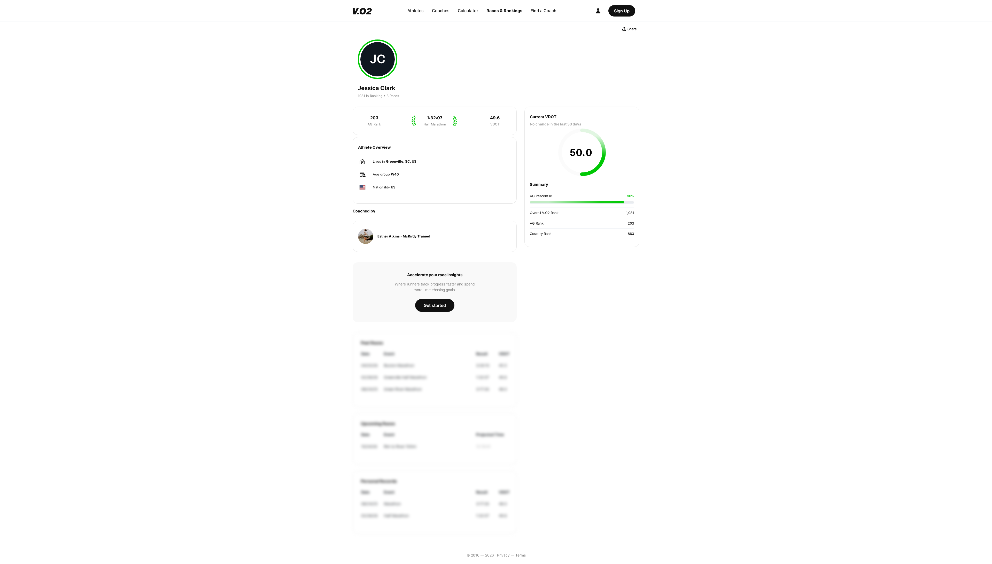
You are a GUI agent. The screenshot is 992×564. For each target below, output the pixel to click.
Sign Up (622, 10)
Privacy (503, 555)
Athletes (415, 10)
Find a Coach (543, 10)
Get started (435, 305)
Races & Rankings (504, 10)
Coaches (441, 10)
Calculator (468, 10)
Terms (520, 555)
